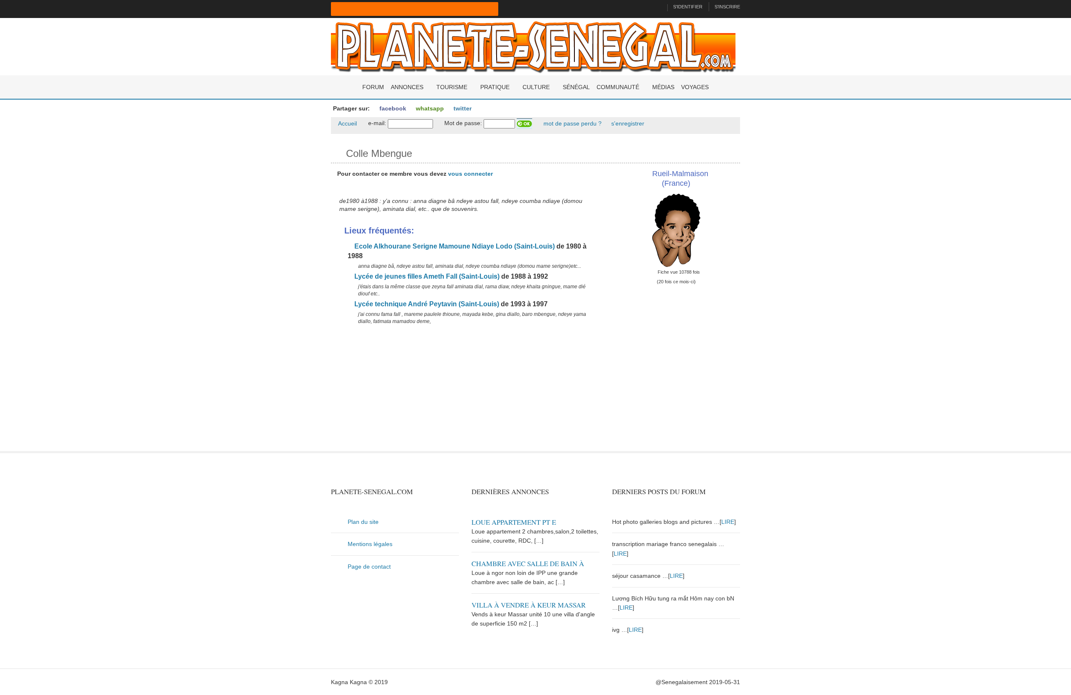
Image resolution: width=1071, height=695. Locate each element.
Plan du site (363, 521)
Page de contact (369, 566)
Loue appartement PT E (513, 522)
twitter (461, 108)
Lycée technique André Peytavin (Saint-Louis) (426, 304)
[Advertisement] (465, 392)
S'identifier (687, 6)
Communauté (618, 87)
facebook (392, 108)
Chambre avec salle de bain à (527, 563)
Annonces (407, 87)
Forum (373, 87)
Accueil (347, 123)
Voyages (695, 87)
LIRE (727, 521)
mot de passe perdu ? (572, 123)
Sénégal (576, 87)
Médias (663, 87)
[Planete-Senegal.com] (533, 46)
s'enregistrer (627, 123)
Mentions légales (370, 544)
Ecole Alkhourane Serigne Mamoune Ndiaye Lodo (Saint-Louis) (454, 246)
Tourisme (451, 87)
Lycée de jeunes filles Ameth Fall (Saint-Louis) (426, 276)
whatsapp (429, 108)
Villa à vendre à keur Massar (528, 605)
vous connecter (470, 173)
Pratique (495, 87)
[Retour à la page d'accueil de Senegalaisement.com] (657, 6)
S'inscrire (727, 6)
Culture (536, 87)
